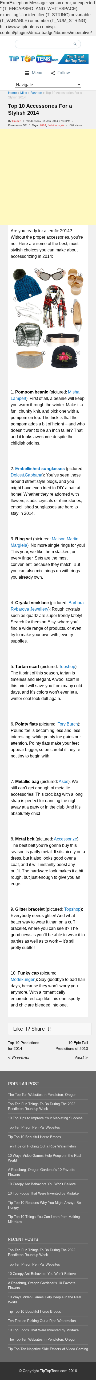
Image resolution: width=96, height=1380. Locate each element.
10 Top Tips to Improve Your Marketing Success (45, 1118)
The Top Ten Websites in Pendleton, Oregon (42, 1095)
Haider (16, 120)
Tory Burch (68, 724)
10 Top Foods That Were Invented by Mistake (43, 1193)
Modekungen (23, 979)
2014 (43, 125)
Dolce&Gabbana (26, 475)
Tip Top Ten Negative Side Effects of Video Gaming (48, 1349)
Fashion (36, 93)
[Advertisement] (48, 177)
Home (12, 93)
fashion (52, 125)
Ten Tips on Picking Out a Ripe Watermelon (42, 1146)
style (61, 125)
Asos (63, 781)
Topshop (67, 666)
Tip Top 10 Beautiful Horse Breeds (34, 1137)
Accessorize (65, 839)
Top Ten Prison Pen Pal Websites (34, 1127)
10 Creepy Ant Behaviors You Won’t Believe (42, 1184)
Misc (23, 93)
